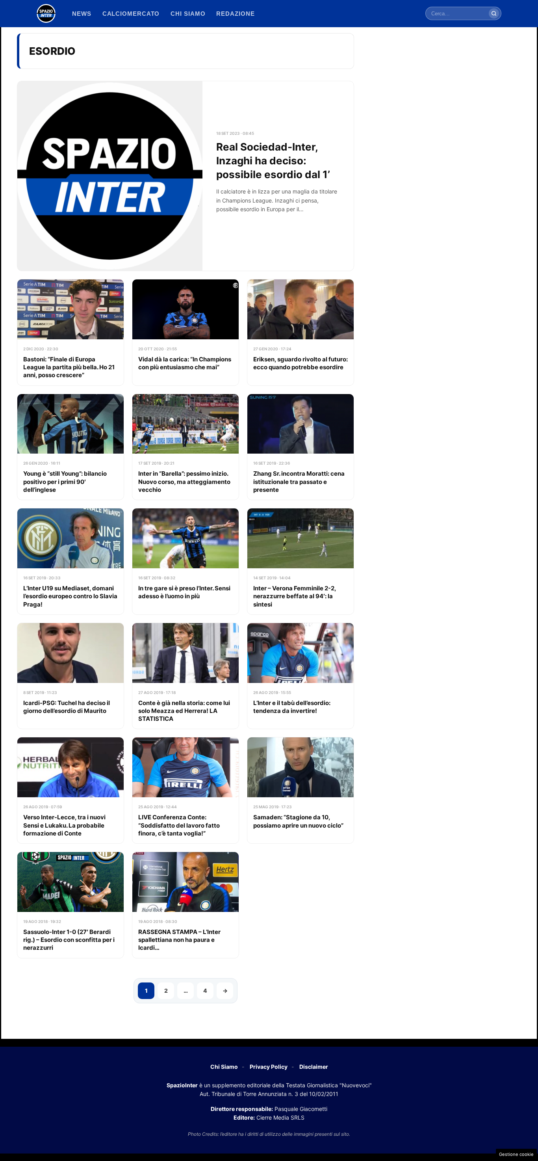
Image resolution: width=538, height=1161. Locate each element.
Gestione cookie (516, 1154)
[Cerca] (494, 13)
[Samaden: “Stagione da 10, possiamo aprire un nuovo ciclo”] (300, 790)
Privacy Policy (269, 1066)
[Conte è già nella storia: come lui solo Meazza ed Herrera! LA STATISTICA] (185, 676)
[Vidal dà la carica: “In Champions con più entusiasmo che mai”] (185, 332)
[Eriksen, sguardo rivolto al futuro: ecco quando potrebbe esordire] (300, 332)
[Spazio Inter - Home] (46, 13)
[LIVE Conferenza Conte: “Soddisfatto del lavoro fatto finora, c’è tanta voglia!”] (185, 790)
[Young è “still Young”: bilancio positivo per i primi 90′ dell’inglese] (70, 447)
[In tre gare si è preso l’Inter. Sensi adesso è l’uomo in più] (185, 561)
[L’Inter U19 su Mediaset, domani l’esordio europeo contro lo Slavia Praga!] (70, 561)
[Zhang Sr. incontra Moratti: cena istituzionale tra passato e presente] (300, 447)
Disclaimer (313, 1066)
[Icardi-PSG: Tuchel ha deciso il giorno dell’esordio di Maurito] (70, 676)
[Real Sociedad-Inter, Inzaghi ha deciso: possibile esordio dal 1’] (185, 176)
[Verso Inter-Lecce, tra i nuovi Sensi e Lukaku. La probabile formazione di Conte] (70, 790)
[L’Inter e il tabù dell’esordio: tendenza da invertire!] (300, 676)
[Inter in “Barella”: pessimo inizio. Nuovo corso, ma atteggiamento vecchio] (185, 447)
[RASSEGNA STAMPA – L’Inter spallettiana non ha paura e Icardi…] (185, 905)
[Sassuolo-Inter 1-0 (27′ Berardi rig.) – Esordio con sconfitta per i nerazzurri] (70, 905)
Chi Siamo (224, 1066)
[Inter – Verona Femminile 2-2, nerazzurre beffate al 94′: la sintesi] (300, 561)
